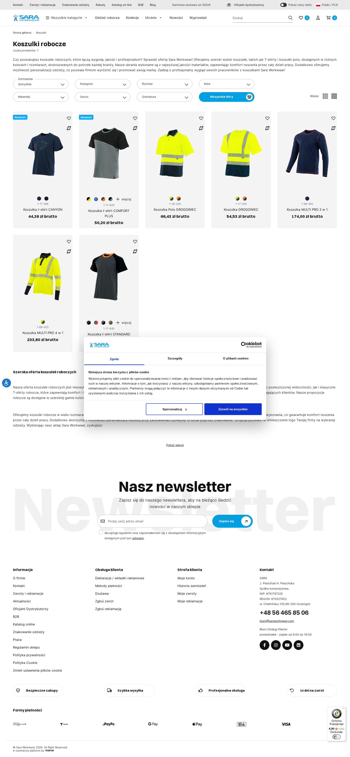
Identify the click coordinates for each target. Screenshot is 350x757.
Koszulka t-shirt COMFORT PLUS (108, 213)
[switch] (337, 736)
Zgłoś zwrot (104, 601)
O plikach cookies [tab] (236, 358)
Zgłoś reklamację (108, 609)
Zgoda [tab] (114, 358)
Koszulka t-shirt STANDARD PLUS (109, 336)
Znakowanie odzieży (75, 4)
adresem (138, 538)
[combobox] (40, 84)
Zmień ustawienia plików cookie (37, 670)
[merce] (49, 750)
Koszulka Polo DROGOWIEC (175, 209)
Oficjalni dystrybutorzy (249, 4)
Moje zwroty (187, 593)
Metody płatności (108, 586)
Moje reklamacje (190, 601)
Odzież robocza (107, 18)
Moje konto (186, 578)
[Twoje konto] (318, 18)
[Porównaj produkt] (69, 128)
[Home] (26, 18)
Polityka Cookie (25, 663)
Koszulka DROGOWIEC (241, 209)
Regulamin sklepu (26, 647)
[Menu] (343, 709)
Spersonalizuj (172, 409)
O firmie (19, 578)
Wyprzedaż (198, 18)
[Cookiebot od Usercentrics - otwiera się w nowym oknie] (244, 345)
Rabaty (100, 4)
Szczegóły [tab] (175, 358)
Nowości (176, 18)
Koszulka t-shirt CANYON (42, 209)
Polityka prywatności (29, 655)
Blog (153, 4)
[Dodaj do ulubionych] (69, 118)
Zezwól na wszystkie (233, 409)
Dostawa (102, 593)
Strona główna (22, 32)
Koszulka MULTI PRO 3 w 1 (307, 209)
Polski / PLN (329, 4)
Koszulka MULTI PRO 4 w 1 (42, 333)
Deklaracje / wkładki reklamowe (119, 578)
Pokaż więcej (175, 445)
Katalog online (24, 624)
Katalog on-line (122, 4)
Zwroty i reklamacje (42, 4)
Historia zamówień (191, 586)
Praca (17, 640)
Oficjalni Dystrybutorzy (30, 609)
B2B (140, 4)
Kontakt (18, 4)
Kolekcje (132, 18)
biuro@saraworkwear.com (277, 621)
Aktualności (22, 601)
